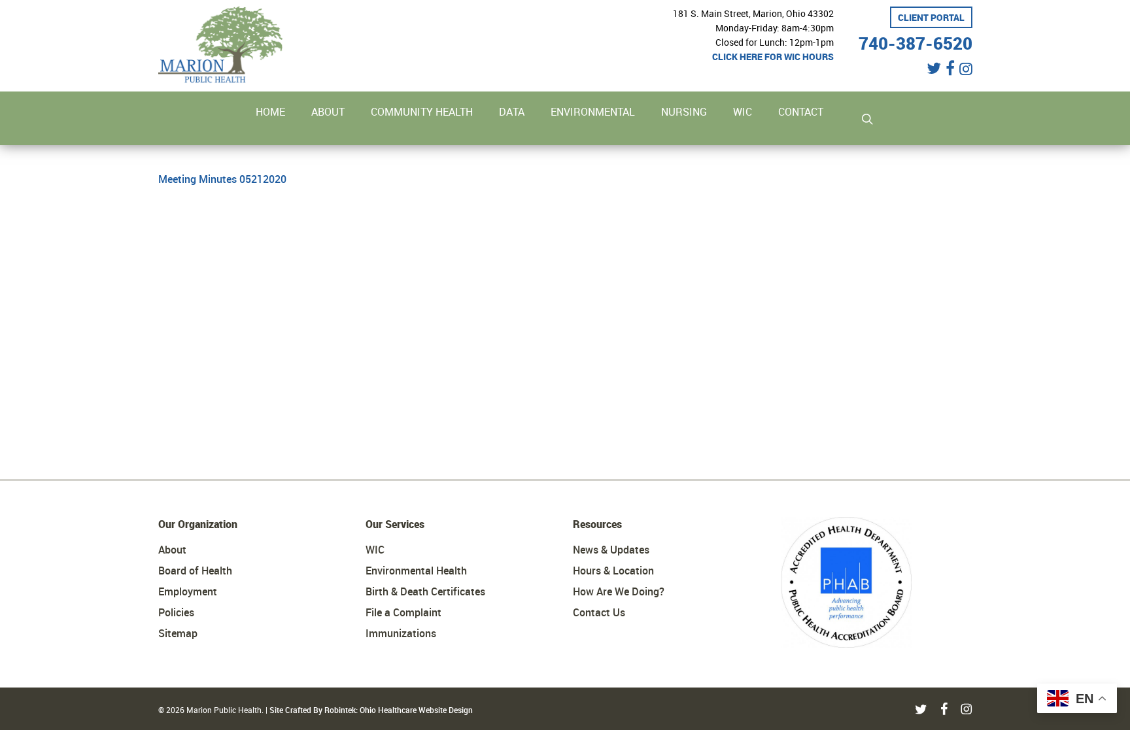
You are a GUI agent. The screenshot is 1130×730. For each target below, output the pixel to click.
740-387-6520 (915, 41)
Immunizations (401, 633)
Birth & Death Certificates (425, 591)
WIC (375, 549)
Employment (187, 591)
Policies (176, 612)
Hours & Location (613, 570)
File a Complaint (403, 612)
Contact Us (599, 612)
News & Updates (611, 549)
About (172, 549)
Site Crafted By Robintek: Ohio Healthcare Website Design (371, 710)
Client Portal (931, 17)
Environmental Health (416, 570)
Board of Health (195, 570)
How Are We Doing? (618, 591)
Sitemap (177, 633)
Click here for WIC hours (773, 56)
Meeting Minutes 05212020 (222, 179)
